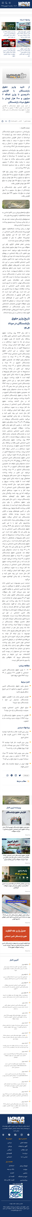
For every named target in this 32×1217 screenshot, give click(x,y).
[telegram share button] (11, 775)
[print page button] (2, 121)
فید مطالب (24, 1150)
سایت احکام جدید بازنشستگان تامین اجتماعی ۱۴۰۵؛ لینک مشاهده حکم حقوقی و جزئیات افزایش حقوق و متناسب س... (15, 1105)
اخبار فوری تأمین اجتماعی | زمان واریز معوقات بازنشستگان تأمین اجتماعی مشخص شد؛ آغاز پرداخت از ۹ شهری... (15, 987)
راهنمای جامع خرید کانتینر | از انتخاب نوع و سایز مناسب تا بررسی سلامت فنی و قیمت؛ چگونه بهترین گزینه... (15, 968)
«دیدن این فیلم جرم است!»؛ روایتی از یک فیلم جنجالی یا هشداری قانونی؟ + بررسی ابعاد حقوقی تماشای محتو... (15, 1027)
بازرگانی (9, 1150)
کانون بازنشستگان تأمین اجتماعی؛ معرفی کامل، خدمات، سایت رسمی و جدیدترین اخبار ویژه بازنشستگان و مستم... (15, 1007)
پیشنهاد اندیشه (25, 20)
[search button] (6, 2)
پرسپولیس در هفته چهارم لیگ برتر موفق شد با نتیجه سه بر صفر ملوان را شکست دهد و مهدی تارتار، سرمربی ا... (15, 997)
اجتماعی (9, 1157)
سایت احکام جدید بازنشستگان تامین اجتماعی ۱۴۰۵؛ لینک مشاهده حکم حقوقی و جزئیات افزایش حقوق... (9, 52)
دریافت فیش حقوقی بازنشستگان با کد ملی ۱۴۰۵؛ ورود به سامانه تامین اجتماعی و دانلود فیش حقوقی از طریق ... (15, 1095)
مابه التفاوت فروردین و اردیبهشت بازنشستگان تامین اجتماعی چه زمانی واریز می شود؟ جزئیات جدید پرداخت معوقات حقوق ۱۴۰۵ (16, 945)
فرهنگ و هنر (23, 1166)
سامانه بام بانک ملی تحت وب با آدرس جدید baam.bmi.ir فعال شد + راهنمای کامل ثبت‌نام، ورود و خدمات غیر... (15, 1075)
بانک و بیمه (10, 1169)
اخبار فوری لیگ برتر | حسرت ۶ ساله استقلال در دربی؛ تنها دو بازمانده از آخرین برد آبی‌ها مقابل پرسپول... (15, 978)
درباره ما (25, 1153)
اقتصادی (9, 1153)
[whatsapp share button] (7, 775)
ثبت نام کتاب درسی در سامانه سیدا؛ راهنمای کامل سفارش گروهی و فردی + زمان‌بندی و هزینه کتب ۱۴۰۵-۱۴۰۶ (15, 1085)
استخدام (11, 1166)
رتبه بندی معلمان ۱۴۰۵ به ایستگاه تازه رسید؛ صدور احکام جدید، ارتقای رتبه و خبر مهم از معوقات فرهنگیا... (15, 1055)
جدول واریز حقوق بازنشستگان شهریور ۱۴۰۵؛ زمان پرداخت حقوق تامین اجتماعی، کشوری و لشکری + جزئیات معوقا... (15, 1017)
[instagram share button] (15, 775)
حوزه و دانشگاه (22, 1177)
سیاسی (10, 1143)
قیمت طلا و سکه (9, 1180)
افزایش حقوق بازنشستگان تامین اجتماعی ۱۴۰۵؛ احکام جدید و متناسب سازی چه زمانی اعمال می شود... (23, 34)
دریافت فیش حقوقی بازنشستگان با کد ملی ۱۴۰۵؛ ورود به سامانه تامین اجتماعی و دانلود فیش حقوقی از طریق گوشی (16, 917)
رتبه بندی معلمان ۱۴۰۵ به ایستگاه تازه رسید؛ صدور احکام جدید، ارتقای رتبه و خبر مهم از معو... (9, 34)
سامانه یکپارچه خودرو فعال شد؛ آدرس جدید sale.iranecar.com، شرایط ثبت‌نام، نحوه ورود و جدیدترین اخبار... (15, 1065)
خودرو (12, 1173)
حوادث (25, 1169)
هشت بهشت (12, 1204)
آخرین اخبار (14, 960)
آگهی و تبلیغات (22, 1146)
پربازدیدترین (23, 1180)
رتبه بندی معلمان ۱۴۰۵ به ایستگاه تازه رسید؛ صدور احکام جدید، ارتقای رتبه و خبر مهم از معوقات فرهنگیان (16, 886)
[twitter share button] (19, 775)
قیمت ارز (11, 1176)
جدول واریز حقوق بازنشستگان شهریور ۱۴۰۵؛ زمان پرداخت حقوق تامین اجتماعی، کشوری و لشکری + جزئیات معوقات (16, 829)
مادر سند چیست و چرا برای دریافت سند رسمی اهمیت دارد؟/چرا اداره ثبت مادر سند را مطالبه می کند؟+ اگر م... (15, 1046)
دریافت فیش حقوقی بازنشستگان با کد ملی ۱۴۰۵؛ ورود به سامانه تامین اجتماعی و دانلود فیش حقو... (23, 52)
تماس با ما (24, 1157)
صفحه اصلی (27, 121)
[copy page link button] (6, 121)
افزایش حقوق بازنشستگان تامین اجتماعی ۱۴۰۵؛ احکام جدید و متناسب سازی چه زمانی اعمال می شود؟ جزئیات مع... (15, 1037)
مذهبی (25, 1173)
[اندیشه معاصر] (24, 4)
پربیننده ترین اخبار (13, 807)
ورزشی (10, 1146)
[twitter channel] (28, 1135)
